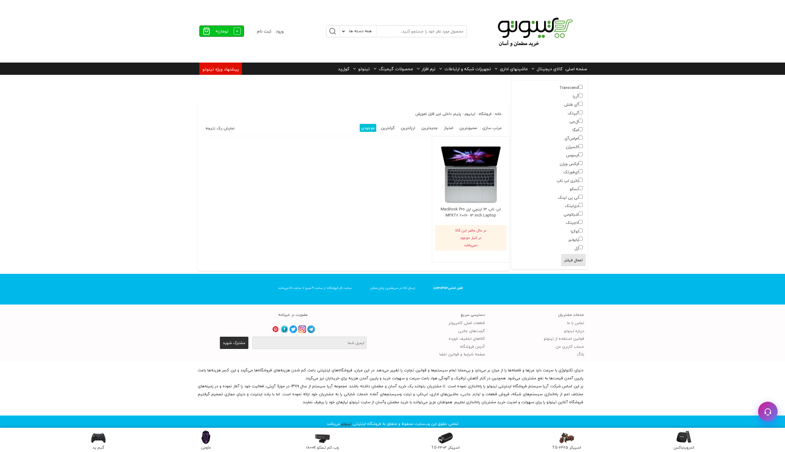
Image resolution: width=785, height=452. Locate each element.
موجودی (368, 127)
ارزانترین (408, 127)
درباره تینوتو (574, 331)
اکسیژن (572, 147)
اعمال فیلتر (573, 260)
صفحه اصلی (576, 69)
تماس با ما (575, 323)
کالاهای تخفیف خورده (467, 338)
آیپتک (573, 113)
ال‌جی (574, 121)
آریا (576, 96)
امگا (575, 130)
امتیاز (448, 127)
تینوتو (364, 69)
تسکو (574, 189)
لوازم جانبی (471, 394)
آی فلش (571, 104)
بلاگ (580, 354)
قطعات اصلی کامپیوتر (467, 323)
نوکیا (575, 231)
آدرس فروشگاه (472, 346)
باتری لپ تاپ (568, 180)
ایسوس (572, 155)
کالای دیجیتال (549, 69)
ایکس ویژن (569, 163)
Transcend (569, 87)
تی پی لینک (568, 197)
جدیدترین (429, 127)
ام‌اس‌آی (572, 138)
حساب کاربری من (570, 346)
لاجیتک (572, 222)
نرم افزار (428, 69)
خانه (498, 114)
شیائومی (571, 214)
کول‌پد (343, 69)
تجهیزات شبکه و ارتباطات (467, 69)
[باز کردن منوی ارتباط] (768, 411)
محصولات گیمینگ (396, 69)
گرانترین (388, 127)
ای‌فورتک (571, 172)
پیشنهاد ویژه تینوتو (220, 69)
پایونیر (573, 239)
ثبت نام (264, 31)
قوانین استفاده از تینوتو (564, 338)
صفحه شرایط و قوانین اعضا (462, 354)
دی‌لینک (572, 205)
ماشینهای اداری (514, 69)
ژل (577, 248)
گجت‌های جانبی (471, 331)
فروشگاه (485, 114)
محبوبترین (468, 127)
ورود (280, 31)
